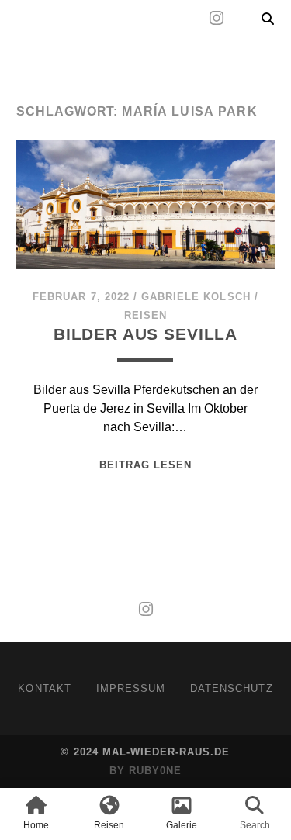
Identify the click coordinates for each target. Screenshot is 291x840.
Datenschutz (231, 688)
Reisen (145, 315)
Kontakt (44, 688)
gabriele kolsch (196, 296)
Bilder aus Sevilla (145, 334)
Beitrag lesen (145, 465)
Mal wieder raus (106, 56)
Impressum (130, 688)
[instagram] (216, 19)
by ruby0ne (145, 770)
